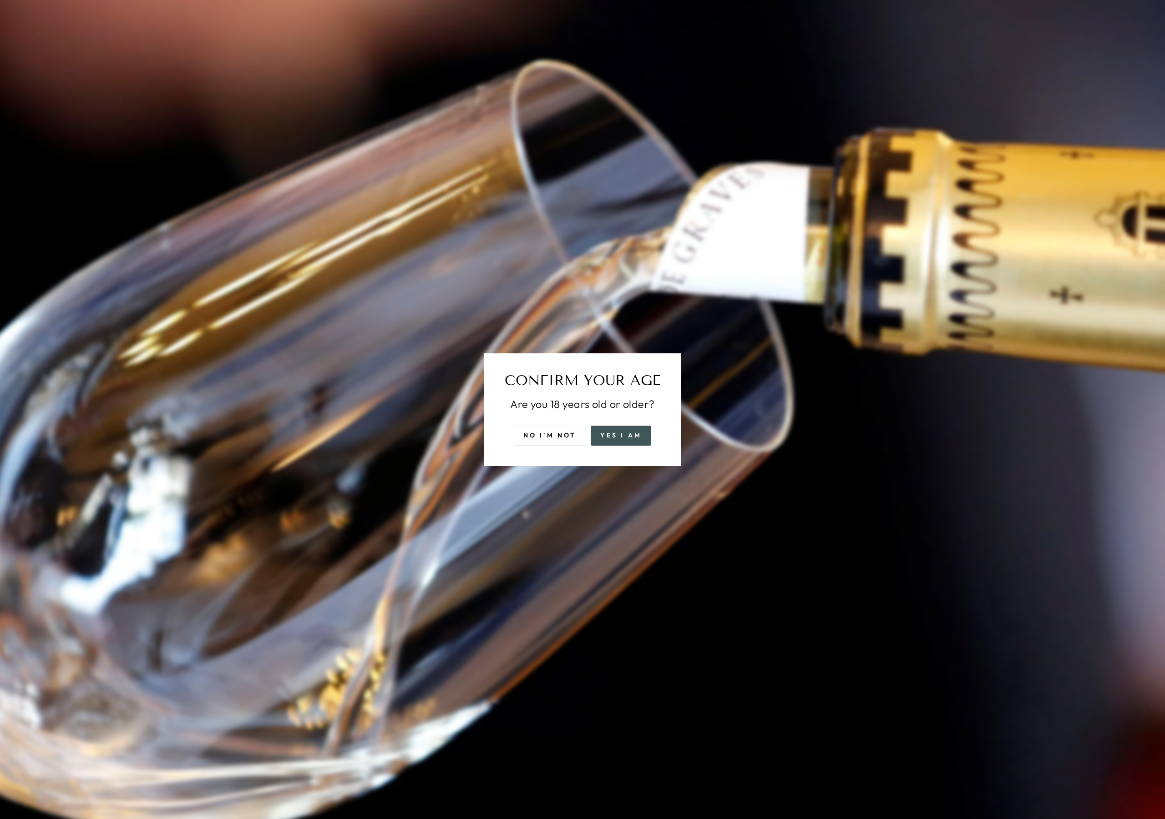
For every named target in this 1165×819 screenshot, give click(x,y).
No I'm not (550, 435)
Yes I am (621, 435)
